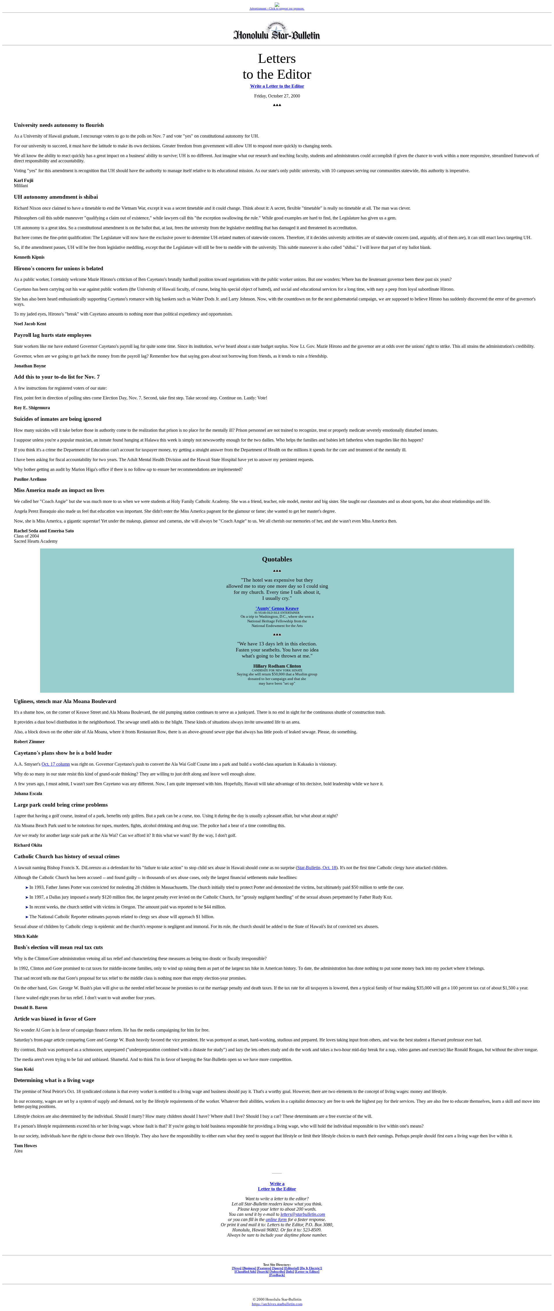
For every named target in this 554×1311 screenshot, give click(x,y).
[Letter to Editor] (307, 1271)
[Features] (264, 1268)
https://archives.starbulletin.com (277, 1304)
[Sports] (277, 1268)
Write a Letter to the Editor (277, 86)
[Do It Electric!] (311, 1268)
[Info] (290, 1271)
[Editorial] (291, 1268)
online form (276, 1219)
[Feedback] (277, 1275)
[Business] (249, 1268)
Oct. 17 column (56, 764)
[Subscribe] (277, 1271)
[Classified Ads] (245, 1271)
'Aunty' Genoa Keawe (277, 608)
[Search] (263, 1271)
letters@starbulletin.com (302, 1214)
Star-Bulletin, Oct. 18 (316, 867)
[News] (237, 1268)
